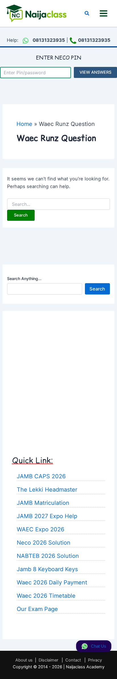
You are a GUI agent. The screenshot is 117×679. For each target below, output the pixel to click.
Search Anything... (24, 278)
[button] (87, 13)
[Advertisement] (58, 378)
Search (97, 289)
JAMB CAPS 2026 (41, 476)
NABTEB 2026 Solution (48, 556)
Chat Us (98, 646)
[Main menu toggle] (103, 13)
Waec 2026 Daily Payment (52, 582)
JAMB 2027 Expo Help (47, 516)
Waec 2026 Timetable (46, 595)
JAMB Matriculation (43, 502)
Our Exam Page (37, 609)
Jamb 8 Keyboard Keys (47, 569)
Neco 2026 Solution (43, 542)
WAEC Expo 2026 (40, 529)
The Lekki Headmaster (47, 489)
